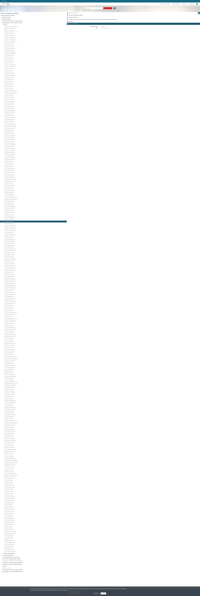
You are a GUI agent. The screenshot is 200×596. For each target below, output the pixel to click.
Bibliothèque (191, 3)
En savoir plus (96, 593)
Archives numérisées (176, 3)
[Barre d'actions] (199, 13)
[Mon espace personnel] (197, 4)
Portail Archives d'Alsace (165, 3)
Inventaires (184, 3)
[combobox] (107, 8)
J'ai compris (103, 593)
